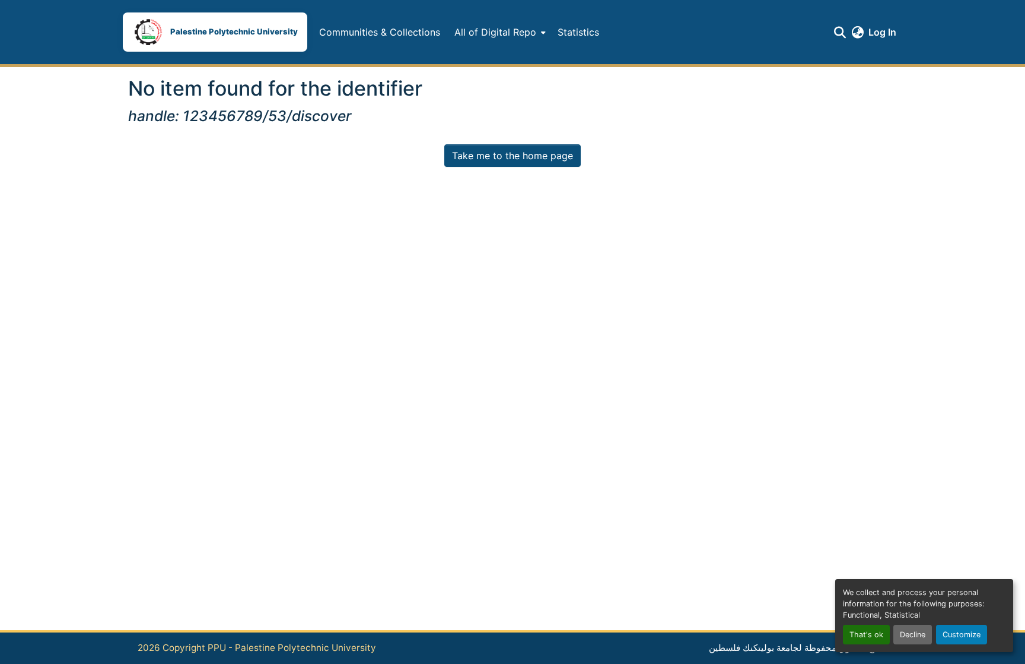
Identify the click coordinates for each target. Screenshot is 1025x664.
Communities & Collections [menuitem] (379, 32)
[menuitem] (499, 32)
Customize (962, 634)
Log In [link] (882, 32)
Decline (912, 634)
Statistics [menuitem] (578, 32)
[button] (215, 32)
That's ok (866, 634)
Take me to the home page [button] (512, 156)
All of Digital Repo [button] (495, 32)
